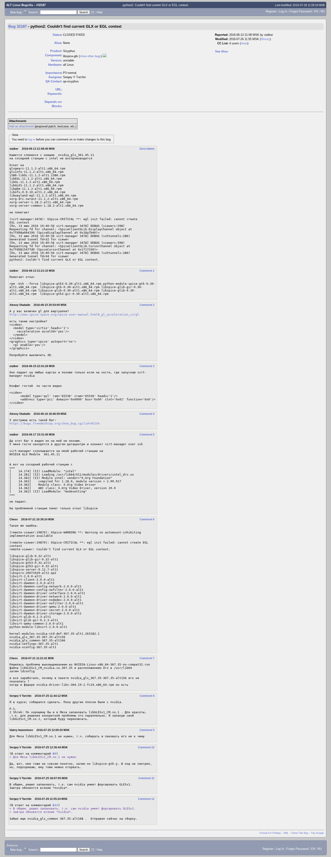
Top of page (317, 833)
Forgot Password (301, 11)
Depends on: (53, 102)
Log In (283, 11)
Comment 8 (147, 695)
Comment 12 (146, 799)
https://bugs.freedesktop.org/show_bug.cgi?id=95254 (54, 423)
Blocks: (57, 106)
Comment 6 (147, 519)
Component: (53, 55)
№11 (55, 805)
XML (285, 833)
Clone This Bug (299, 833)
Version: (56, 60)
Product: (56, 51)
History (265, 39)
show (244, 43)
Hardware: (55, 64)
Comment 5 (147, 434)
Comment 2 (147, 305)
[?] (92, 12)
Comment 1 (147, 270)
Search (33, 12)
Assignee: (55, 77)
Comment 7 (147, 658)
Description (147, 148)
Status (56, 34)
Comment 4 (147, 413)
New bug (15, 12)
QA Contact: (53, 81)
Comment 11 (146, 778)
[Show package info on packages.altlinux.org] (105, 56)
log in (31, 139)
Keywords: (55, 93)
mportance (53, 72)
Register (271, 11)
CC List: (222, 43)
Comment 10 (146, 747)
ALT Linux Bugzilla (19, 5)
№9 (54, 753)
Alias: (58, 43)
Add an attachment (21, 126)
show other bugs (90, 56)
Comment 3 (147, 366)
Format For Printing (270, 833)
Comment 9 (147, 730)
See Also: (221, 51)
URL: (58, 89)
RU (323, 11)
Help (99, 12)
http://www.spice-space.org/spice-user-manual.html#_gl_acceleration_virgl (74, 314)
